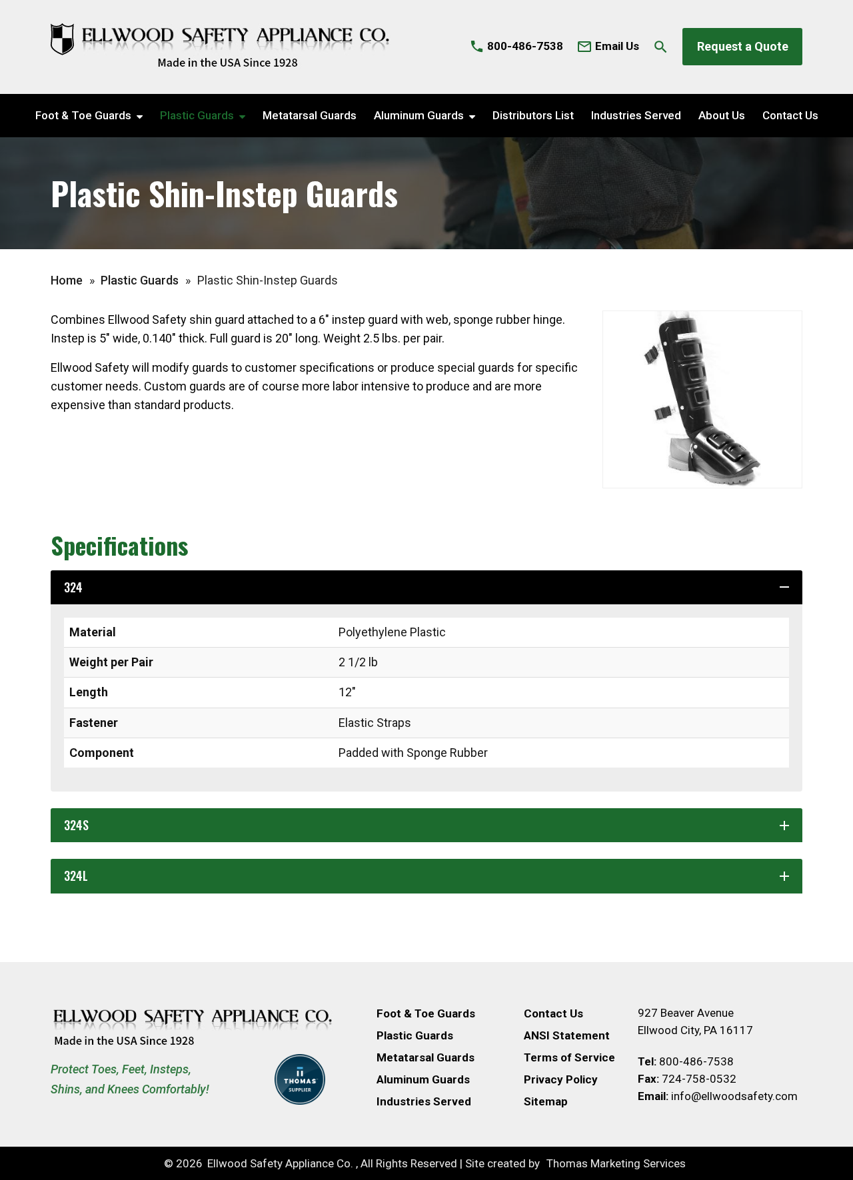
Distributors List (533, 115)
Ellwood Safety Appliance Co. (280, 1163)
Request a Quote (742, 46)
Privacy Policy (561, 1079)
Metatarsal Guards (310, 115)
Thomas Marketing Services (616, 1163)
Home (67, 280)
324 (428, 587)
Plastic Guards (197, 115)
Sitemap (546, 1101)
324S (428, 825)
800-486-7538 (696, 1061)
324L (428, 875)
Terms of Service (569, 1057)
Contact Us (790, 115)
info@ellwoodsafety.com (734, 1096)
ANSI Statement (567, 1035)
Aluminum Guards (419, 115)
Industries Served (636, 115)
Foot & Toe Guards (83, 115)
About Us (721, 115)
